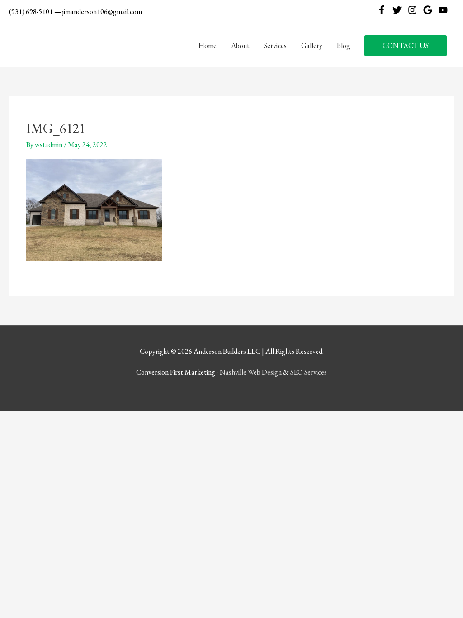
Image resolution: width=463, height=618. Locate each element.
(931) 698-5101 (31, 11)
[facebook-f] (384, 9)
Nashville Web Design (251, 372)
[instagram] (415, 9)
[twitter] (399, 9)
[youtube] (444, 9)
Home (207, 45)
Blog (343, 45)
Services (275, 45)
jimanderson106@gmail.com (102, 11)
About (240, 45)
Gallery (311, 45)
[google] (430, 9)
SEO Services (308, 372)
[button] (405, 45)
